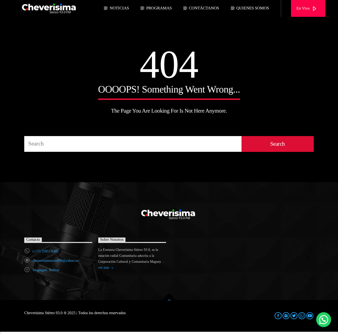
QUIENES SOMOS (252, 8)
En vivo (303, 8)
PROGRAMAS (159, 8)
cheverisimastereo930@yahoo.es (55, 260)
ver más (104, 267)
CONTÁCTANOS (204, 8)
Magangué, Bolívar (46, 270)
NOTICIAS (119, 8)
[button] (323, 319)
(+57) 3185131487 (46, 251)
